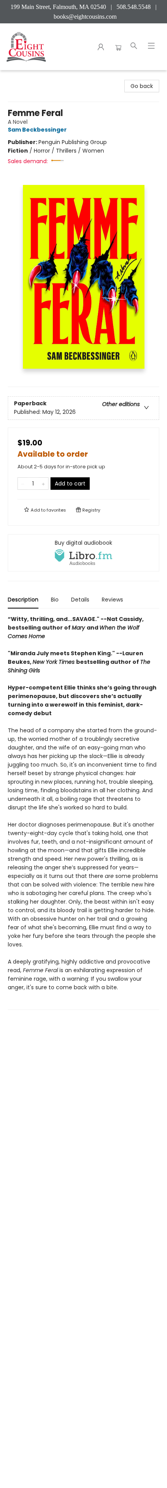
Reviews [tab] (112, 599)
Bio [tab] (55, 599)
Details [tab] (80, 599)
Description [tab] (23, 599)
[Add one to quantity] (43, 483)
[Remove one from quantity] (23, 483)
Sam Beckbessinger (37, 130)
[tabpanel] (83, 812)
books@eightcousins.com (85, 16)
